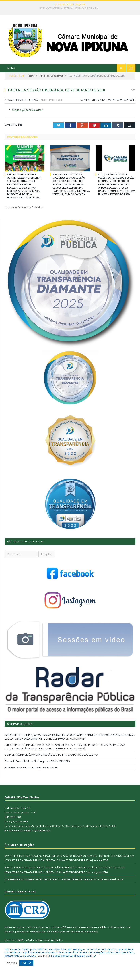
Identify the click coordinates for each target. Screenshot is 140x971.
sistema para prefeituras (49, 927)
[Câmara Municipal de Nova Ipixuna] (70, 40)
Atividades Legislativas (93, 100)
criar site (27, 927)
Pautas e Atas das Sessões (121, 100)
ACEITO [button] (26, 962)
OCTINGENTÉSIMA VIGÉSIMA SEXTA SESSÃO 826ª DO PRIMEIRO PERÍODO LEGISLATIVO (51, 754)
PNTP (20, 940)
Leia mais (43, 955)
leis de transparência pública (63, 931)
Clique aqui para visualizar (27, 110)
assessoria (89, 927)
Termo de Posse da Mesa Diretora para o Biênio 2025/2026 (37, 761)
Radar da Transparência (40, 940)
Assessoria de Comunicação (24, 100)
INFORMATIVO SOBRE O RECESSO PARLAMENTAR (31, 767)
